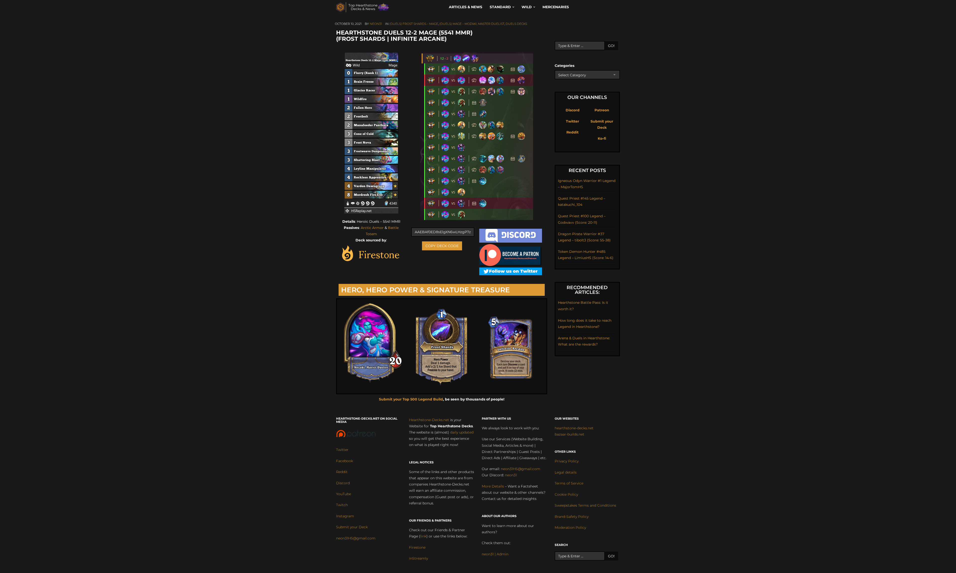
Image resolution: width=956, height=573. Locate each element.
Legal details (566, 472)
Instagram (345, 516)
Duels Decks (516, 24)
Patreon (602, 110)
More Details (493, 486)
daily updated (462, 432)
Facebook (344, 461)
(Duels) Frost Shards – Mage (413, 24)
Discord (573, 110)
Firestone (417, 547)
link (423, 536)
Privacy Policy (567, 461)
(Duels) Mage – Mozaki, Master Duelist (471, 24)
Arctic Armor (372, 227)
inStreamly (418, 558)
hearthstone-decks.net (574, 428)
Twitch (342, 505)
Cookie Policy (566, 494)
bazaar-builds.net (569, 434)
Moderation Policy (570, 527)
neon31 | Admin (495, 554)
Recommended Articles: (587, 290)
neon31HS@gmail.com (355, 538)
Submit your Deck (352, 527)
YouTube (343, 494)
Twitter (572, 121)
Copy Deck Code (442, 246)
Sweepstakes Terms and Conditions (585, 505)
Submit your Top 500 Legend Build (411, 399)
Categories (564, 65)
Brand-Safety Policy (572, 516)
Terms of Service (569, 483)
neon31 (376, 24)
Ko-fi (602, 138)
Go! (611, 46)
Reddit (572, 132)
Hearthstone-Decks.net (429, 420)
